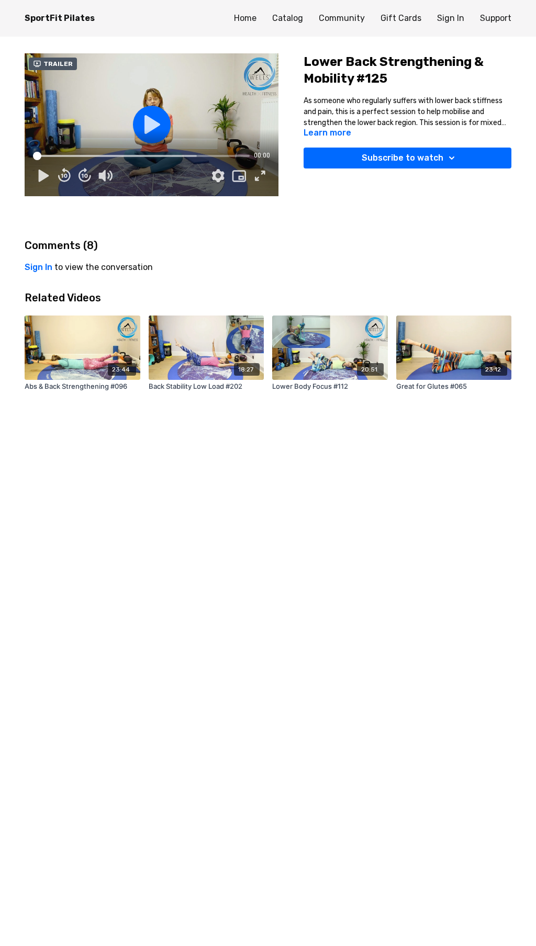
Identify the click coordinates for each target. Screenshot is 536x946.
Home (245, 18)
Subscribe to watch (402, 158)
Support (495, 18)
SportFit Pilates (60, 18)
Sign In (450, 18)
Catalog (287, 18)
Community (342, 18)
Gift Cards (401, 18)
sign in (38, 267)
